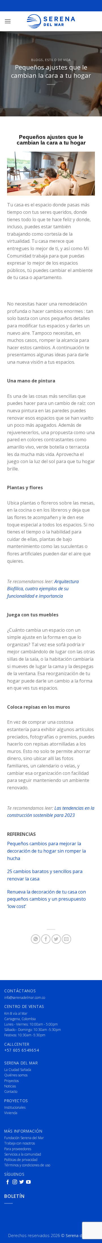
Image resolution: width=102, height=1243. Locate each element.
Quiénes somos (15, 1075)
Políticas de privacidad (20, 1159)
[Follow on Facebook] (7, 1182)
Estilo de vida (58, 60)
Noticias (10, 1086)
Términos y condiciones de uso (27, 1165)
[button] (7, 21)
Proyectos (11, 1080)
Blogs (37, 60)
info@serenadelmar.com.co (24, 997)
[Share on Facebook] (45, 939)
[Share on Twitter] (56, 939)
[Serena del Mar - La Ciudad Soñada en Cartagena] (51, 21)
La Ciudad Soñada (17, 1069)
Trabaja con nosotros (19, 1143)
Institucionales (15, 1107)
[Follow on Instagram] (14, 1182)
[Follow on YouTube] (28, 1182)
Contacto (10, 1091)
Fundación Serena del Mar (24, 1137)
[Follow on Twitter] (21, 1182)
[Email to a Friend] (66, 939)
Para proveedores (17, 1148)
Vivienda (10, 1112)
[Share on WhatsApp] (35, 939)
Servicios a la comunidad (22, 1154)
